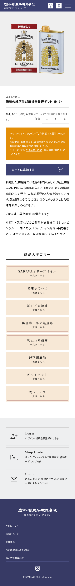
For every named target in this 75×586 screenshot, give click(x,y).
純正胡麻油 (37, 359)
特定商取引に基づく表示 (18, 549)
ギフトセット (37, 376)
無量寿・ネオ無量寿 (37, 324)
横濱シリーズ (37, 290)
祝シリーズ (37, 394)
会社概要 (10, 541)
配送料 (29, 114)
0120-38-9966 (34, 150)
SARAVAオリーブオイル (37, 273)
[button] (68, 6)
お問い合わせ (12, 534)
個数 (37, 118)
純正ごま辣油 (37, 307)
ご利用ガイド (12, 526)
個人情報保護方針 (15, 557)
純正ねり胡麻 (37, 342)
